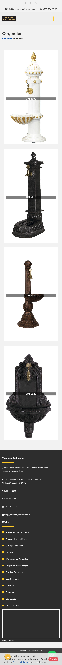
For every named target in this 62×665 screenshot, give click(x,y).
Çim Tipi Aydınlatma (14, 545)
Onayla (53, 659)
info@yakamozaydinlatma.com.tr (22, 9)
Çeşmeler (9, 592)
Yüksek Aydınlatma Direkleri (17, 532)
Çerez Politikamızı (20, 662)
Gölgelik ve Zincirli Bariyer (16, 565)
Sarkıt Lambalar (12, 578)
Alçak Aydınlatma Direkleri (16, 538)
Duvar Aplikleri (11, 585)
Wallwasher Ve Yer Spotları (16, 558)
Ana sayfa (7, 38)
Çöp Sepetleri (11, 598)
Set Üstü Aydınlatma (14, 572)
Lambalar (9, 552)
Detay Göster (8, 640)
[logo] (9, 18)
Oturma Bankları (12, 605)
